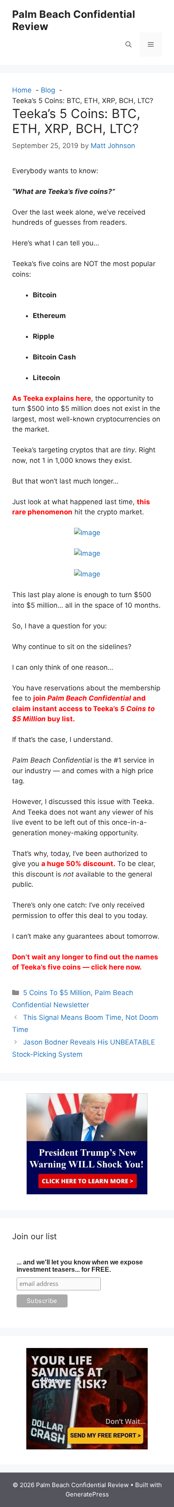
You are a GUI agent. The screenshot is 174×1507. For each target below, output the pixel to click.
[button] (128, 44)
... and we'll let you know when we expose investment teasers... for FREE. (80, 1266)
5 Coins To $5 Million (57, 993)
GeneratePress (87, 1494)
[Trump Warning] (87, 1192)
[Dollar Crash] (87, 1447)
